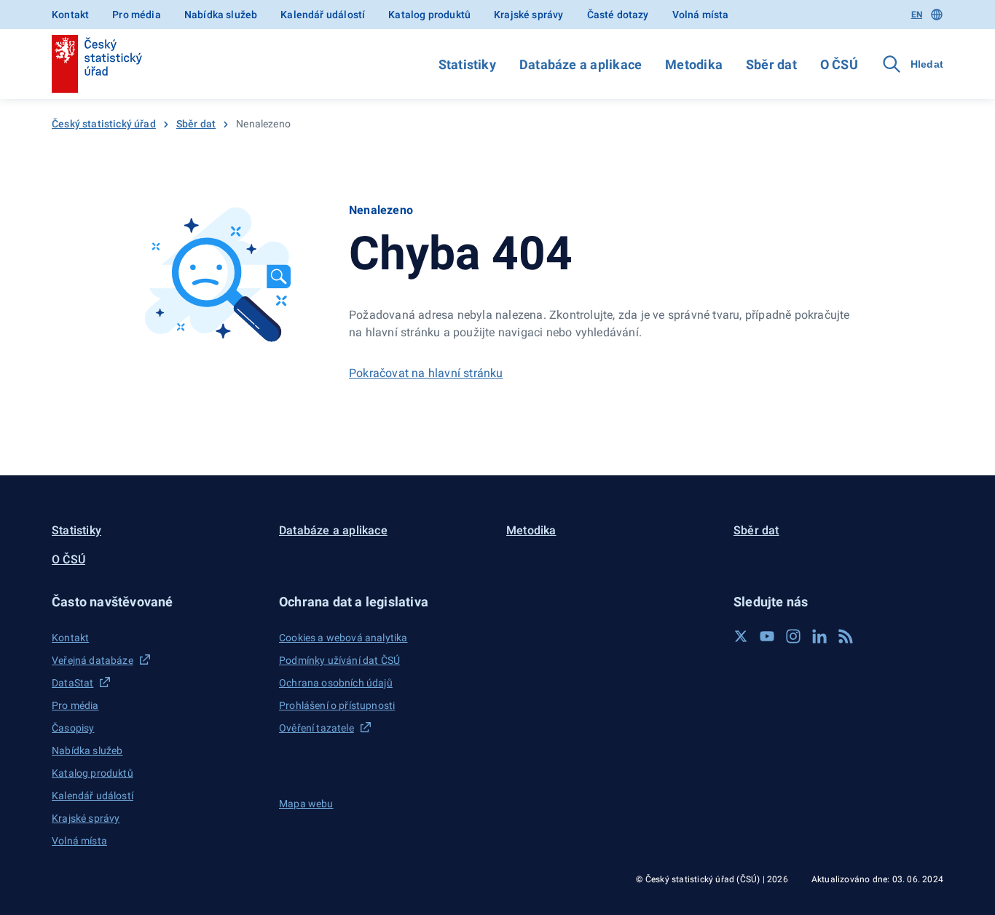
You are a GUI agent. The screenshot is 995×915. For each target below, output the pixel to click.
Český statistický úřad (104, 124)
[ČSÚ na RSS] (845, 636)
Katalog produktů (429, 14)
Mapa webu (306, 803)
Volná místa (700, 14)
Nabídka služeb (220, 14)
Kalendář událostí (322, 14)
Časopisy (73, 728)
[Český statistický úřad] (97, 64)
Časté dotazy (618, 14)
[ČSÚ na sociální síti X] (741, 636)
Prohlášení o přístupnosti (337, 705)
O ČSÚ (839, 64)
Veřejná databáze (92, 660)
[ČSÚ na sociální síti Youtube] (767, 636)
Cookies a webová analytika (343, 637)
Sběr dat (771, 64)
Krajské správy (528, 14)
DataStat (72, 683)
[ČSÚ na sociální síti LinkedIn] (819, 636)
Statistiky (467, 64)
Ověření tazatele (316, 728)
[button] (156, 601)
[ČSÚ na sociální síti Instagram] (793, 636)
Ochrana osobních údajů (336, 683)
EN (916, 14)
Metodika (694, 64)
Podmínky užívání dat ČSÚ (339, 660)
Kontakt (70, 14)
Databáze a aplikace (580, 64)
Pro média (136, 14)
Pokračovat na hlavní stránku (426, 373)
